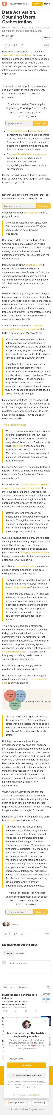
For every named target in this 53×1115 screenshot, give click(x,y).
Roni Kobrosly (39, 131)
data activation (32, 212)
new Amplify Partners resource (29, 154)
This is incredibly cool (14, 424)
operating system (17, 587)
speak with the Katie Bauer (16, 55)
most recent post (25, 566)
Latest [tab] (12, 987)
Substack (13, 1109)
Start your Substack (19, 1102)
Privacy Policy (31, 1087)
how (33, 484)
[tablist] (14, 953)
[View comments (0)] (15, 45)
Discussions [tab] (23, 987)
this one (11, 820)
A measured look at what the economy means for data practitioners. (15, 1003)
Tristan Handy (8, 36)
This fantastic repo (17, 131)
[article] (26, 1003)
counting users (34, 265)
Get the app (39, 1102)
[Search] (48, 987)
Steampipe (17, 446)
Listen (47, 37)
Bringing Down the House (35, 552)
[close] (45, 1021)
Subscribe (37, 4)
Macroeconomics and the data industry (19, 996)
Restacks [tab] (20, 953)
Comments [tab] (8, 953)
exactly (27, 484)
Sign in (47, 4)
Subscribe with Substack (28, 1075)
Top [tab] (5, 987)
